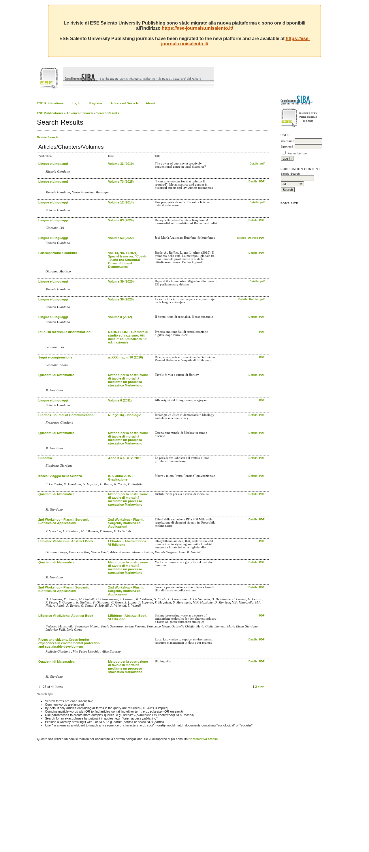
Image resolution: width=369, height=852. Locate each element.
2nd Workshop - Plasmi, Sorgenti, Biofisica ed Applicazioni (63, 521)
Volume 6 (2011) (120, 400)
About (150, 103)
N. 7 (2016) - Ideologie (124, 415)
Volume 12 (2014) (121, 202)
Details (254, 163)
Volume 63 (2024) (121, 220)
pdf (262, 163)
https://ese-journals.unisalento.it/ (197, 28)
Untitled (253, 237)
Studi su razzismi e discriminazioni (64, 332)
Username (287, 141)
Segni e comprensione (55, 357)
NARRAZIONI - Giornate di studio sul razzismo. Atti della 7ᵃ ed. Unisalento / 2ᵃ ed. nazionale (128, 337)
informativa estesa (204, 739)
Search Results (107, 113)
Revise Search (47, 137)
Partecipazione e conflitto (57, 253)
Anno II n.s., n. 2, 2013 (124, 458)
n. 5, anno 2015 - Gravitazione (120, 477)
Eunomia (45, 458)
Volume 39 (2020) (121, 281)
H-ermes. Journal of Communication (66, 415)
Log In (76, 103)
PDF (262, 181)
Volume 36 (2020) (121, 299)
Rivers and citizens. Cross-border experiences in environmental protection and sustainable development (69, 643)
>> (262, 686)
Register (95, 103)
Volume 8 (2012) (120, 317)
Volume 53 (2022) (121, 238)
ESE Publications (50, 103)
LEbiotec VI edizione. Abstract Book (65, 541)
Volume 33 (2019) (121, 163)
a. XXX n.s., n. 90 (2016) (125, 357)
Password (287, 146)
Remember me (297, 153)
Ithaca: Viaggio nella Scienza (60, 476)
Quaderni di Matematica (56, 375)
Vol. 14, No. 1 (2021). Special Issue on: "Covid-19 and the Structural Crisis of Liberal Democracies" (127, 259)
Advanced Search (124, 103)
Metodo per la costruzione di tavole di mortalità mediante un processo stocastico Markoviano (128, 380)
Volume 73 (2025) (121, 181)
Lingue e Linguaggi (53, 163)
